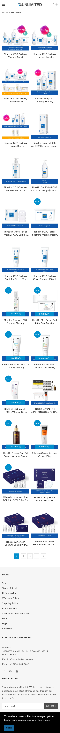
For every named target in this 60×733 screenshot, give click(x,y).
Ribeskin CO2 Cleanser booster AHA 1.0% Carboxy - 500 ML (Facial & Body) (15, 189)
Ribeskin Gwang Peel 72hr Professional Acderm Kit (44, 410)
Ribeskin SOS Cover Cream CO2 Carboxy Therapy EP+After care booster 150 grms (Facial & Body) (44, 366)
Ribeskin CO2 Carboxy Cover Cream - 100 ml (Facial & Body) (44, 278)
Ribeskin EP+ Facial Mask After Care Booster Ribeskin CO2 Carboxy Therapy (44, 322)
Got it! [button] (9, 728)
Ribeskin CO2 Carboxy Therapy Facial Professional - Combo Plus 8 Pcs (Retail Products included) (15, 100)
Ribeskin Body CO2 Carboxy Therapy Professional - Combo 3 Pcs (44, 100)
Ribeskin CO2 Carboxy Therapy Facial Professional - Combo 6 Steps (15, 56)
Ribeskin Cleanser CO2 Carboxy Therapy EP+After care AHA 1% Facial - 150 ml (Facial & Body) (15, 322)
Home (5, 12)
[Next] (43, 556)
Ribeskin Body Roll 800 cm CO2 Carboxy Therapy (44, 144)
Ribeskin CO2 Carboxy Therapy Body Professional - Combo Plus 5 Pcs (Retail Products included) (15, 144)
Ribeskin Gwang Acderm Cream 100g (44, 454)
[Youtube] (17, 671)
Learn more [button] (44, 720)
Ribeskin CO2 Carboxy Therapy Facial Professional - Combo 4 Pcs (44, 56)
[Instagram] (10, 671)
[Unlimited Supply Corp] (30, 4)
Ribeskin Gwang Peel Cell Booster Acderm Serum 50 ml (16, 455)
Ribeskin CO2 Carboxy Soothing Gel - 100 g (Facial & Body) (15, 278)
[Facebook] (4, 671)
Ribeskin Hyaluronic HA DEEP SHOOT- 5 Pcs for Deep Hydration (15, 499)
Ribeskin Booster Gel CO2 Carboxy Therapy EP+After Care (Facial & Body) (15, 366)
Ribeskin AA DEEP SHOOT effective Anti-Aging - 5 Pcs (44, 543)
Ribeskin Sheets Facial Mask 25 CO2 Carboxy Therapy (15, 233)
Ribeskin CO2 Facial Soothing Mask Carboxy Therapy (44, 233)
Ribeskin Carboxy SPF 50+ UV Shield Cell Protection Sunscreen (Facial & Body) (15, 410)
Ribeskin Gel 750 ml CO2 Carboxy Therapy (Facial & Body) (44, 189)
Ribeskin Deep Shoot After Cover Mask (44, 499)
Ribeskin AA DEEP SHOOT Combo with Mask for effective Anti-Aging (15, 543)
